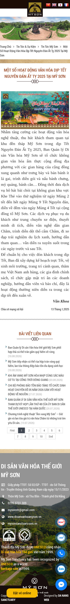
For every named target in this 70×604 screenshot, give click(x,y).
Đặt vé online (22, 592)
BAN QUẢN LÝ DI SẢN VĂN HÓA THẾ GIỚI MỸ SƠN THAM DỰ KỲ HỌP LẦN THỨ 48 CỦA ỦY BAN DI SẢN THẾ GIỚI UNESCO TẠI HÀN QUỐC (36, 404)
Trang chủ (6, 46)
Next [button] (66, 29)
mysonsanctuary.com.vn (22, 523)
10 (41, 436)
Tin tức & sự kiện (26, 46)
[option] (35, 29)
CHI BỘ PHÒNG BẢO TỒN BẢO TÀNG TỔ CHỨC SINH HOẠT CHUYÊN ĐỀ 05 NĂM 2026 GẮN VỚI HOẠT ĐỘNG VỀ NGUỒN (37, 389)
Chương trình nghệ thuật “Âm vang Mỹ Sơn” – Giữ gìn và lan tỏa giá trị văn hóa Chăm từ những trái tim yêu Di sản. (37, 418)
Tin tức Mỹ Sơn (50, 46)
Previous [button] (3, 29)
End (51, 436)
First (12, 430)
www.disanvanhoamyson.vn (24, 517)
